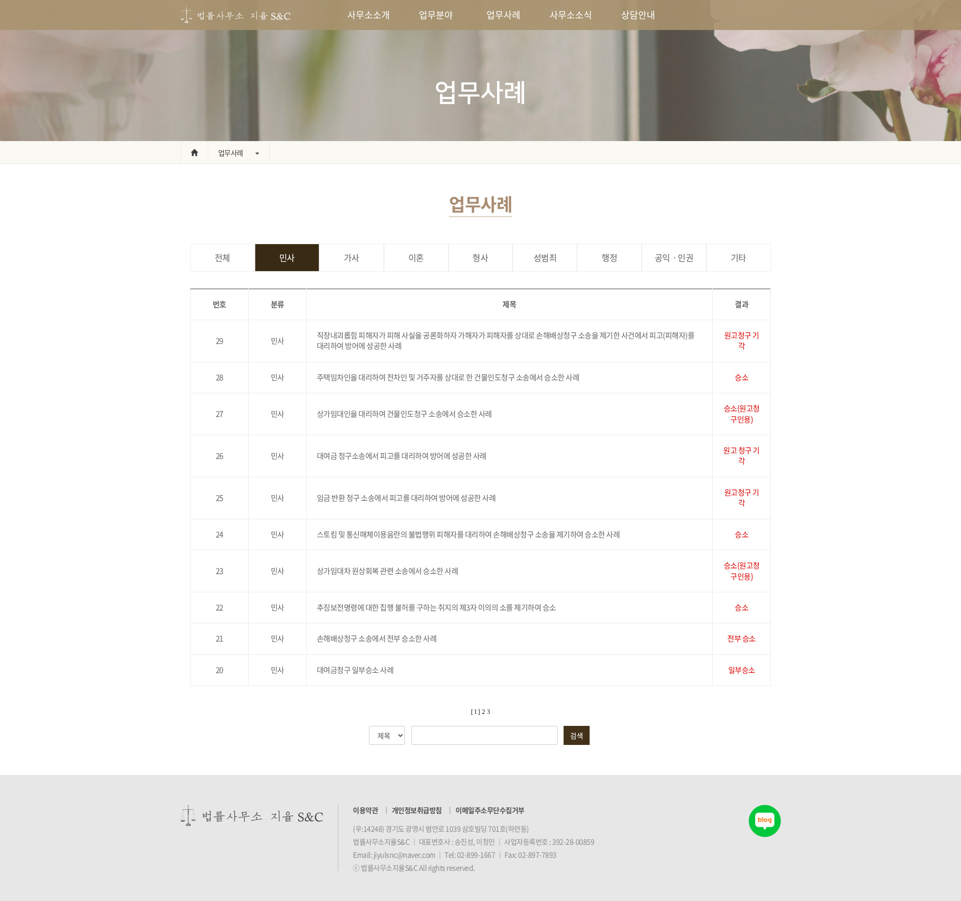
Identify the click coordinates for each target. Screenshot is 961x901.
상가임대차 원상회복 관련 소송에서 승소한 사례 (387, 570)
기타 (738, 257)
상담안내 (638, 15)
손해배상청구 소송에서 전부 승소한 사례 (377, 638)
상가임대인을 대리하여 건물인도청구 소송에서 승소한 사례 (404, 413)
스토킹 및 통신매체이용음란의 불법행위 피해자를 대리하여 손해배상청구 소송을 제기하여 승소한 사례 (468, 534)
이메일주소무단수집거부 (490, 810)
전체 (222, 257)
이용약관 (365, 810)
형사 (480, 257)
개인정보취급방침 (417, 810)
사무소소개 (368, 15)
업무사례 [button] (230, 153)
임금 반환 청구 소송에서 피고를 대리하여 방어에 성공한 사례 (406, 497)
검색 (576, 735)
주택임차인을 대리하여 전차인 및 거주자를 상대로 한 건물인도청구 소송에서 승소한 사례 (448, 377)
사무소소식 (571, 15)
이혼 (416, 257)
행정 (609, 257)
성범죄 (545, 257)
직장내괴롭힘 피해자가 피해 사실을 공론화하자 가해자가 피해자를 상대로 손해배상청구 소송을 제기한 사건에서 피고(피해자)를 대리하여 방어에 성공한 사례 (506, 340)
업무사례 (504, 15)
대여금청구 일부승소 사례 (355, 669)
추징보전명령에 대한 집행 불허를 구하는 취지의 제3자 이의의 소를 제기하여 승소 (436, 607)
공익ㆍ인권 (674, 257)
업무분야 (436, 15)
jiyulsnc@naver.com (404, 854)
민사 (287, 257)
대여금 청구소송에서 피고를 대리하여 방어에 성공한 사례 (402, 455)
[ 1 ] (475, 711)
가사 (351, 257)
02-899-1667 (476, 854)
